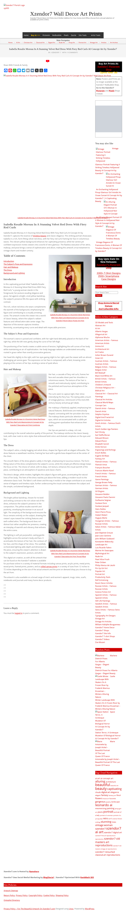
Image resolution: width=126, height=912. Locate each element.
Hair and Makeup (11, 267)
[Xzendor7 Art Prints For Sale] (108, 118)
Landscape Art (101, 544)
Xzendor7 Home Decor (105, 627)
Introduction (9, 261)
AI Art (97, 328)
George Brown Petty (103, 482)
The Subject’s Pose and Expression (18, 264)
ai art (97, 778)
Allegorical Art (101, 334)
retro (105, 818)
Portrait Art (100, 574)
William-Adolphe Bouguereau (107, 624)
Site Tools (83, 35)
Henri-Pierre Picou (103, 512)
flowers (98, 798)
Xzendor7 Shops (102, 630)
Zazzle (73, 35)
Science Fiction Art (103, 592)
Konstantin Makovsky (104, 541)
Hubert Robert (101, 515)
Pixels (66, 35)
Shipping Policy (62, 895)
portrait (108, 812)
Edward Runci (101, 441)
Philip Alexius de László (105, 565)
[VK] (32, 70)
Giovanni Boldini (102, 494)
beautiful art (114, 785)
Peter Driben (100, 562)
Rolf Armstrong (101, 580)
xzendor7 (100, 828)
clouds (98, 792)
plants (100, 812)
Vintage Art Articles (103, 621)
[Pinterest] (10, 70)
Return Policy (9, 895)
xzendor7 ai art (108, 830)
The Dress (8, 270)
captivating (114, 789)
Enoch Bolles (100, 452)
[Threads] (41, 70)
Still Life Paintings (102, 601)
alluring (100, 781)
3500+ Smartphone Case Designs (108, 277)
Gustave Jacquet (102, 506)
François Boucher (102, 467)
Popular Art (100, 571)
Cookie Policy (49, 895)
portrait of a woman (106, 815)
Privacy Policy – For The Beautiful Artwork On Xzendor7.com (29, 908)
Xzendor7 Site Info (103, 633)
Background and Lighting (14, 273)
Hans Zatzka (100, 509)
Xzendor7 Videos (102, 639)
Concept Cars (100, 405)
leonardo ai (103, 805)
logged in (18, 613)
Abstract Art (100, 325)
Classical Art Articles (103, 399)
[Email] (28, 70)
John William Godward (104, 538)
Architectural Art (102, 349)
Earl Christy (100, 432)
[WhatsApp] (14, 70)
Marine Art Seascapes (104, 550)
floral (119, 795)
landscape (115, 802)
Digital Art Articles (102, 420)
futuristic (112, 799)
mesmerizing (100, 808)
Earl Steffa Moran (102, 435)
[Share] (45, 70)
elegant (98, 795)
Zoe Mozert (100, 642)
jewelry (108, 802)
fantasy (104, 795)
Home (26, 35)
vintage (99, 825)
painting (110, 808)
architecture (111, 781)
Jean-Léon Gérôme (103, 535)
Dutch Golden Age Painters (106, 429)
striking (97, 822)
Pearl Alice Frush (102, 559)
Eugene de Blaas (102, 455)
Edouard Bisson (102, 438)
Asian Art (99, 358)
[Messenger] (19, 70)
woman (108, 825)
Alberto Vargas (101, 331)
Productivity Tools (102, 577)
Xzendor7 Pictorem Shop (108, 68)
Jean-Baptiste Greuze (104, 532)
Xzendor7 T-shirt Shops (105, 636)
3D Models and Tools (104, 322)
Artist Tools (95, 35)
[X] (37, 70)
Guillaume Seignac (103, 500)
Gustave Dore (101, 503)
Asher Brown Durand (104, 355)
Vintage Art (100, 618)
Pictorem (46, 35)
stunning (106, 821)
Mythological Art (102, 553)
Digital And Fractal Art (104, 417)
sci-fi (110, 819)
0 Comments (72, 52)
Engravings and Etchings (105, 450)
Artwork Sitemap (11, 890)
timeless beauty (39, 236)
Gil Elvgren (99, 491)
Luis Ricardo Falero (103, 547)
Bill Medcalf (100, 373)
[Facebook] (6, 70)
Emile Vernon (101, 447)
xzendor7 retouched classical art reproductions (107, 853)
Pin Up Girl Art (101, 568)
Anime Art (99, 346)
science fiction (117, 819)
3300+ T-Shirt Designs (109, 273)
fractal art (106, 798)
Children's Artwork (103, 384)
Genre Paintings (102, 479)
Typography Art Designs (105, 615)
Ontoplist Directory (12, 900)
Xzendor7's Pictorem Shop (109, 266)
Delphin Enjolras (102, 414)
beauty (101, 788)
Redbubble (56, 35)
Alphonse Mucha (102, 337)
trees (114, 822)
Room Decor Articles (104, 583)
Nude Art (99, 556)
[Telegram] (23, 70)
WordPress (89, 908)
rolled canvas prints (49, 566)
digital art (105, 792)
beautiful (102, 784)
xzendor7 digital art (113, 832)
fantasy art (112, 795)
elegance (115, 792)
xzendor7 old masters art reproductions (107, 842)
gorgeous (100, 801)
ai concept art (107, 778)
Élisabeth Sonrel (102, 444)
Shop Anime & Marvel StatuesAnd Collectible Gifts (108, 306)
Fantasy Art (100, 458)
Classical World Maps (104, 402)
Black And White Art (103, 376)
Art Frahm (99, 352)
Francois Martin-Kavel (104, 470)
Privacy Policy (22, 895)
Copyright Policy (35, 895)
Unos (71, 908)
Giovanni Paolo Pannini (105, 497)
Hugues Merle (101, 518)
